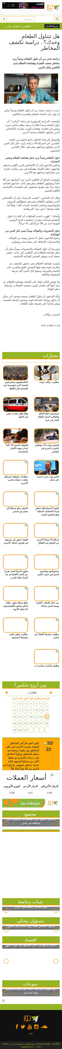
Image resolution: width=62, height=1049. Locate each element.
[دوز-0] (23, 7)
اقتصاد (30, 939)
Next (55, 823)
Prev (6, 823)
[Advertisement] (31, 864)
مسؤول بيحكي (30, 920)
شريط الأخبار (52, 26)
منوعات (30, 983)
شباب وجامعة (30, 901)
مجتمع (30, 813)
